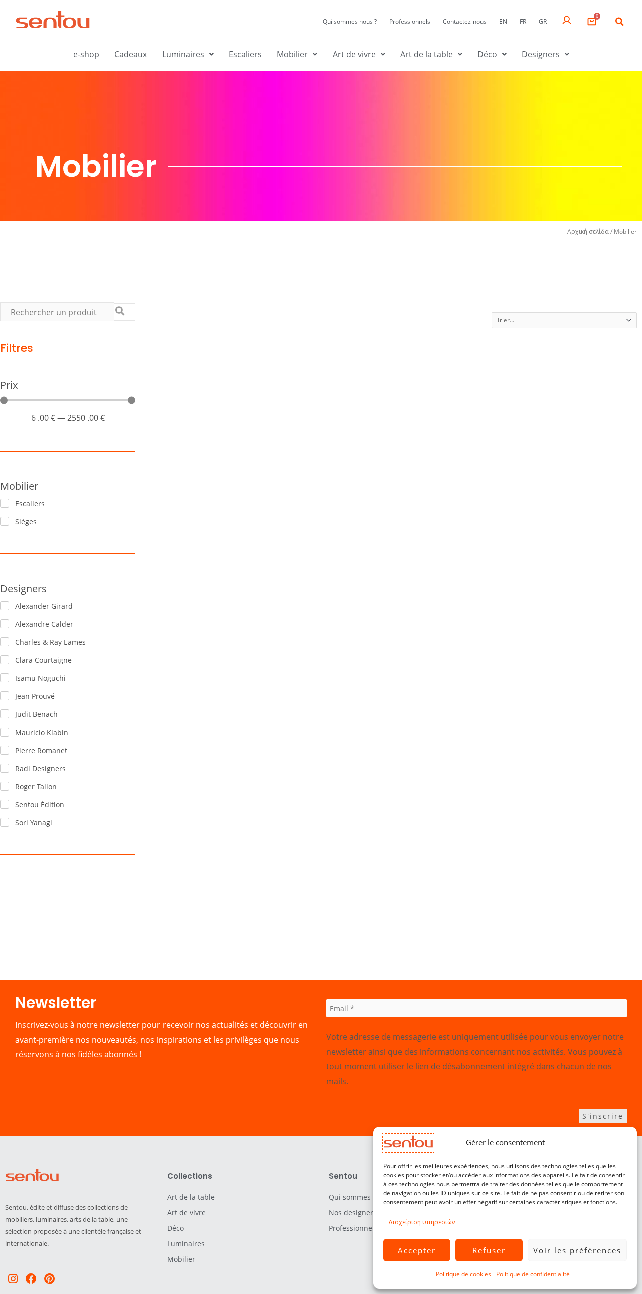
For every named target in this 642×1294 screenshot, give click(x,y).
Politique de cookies (463, 1274)
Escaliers (245, 54)
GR (543, 21)
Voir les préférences (577, 1250)
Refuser (489, 1250)
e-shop (86, 54)
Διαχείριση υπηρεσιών (421, 1222)
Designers (541, 54)
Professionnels (409, 21)
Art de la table (426, 54)
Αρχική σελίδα (588, 231)
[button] (619, 21)
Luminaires (183, 54)
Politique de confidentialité (533, 1274)
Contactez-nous (465, 21)
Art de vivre (354, 54)
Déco (487, 54)
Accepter (417, 1250)
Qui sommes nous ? (350, 21)
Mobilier (292, 54)
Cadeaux (130, 54)
